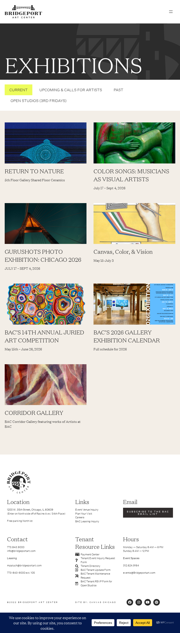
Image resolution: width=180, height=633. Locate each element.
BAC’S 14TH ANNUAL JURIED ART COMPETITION (44, 336)
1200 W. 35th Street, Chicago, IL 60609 (30, 509)
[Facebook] (130, 602)
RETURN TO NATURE (34, 171)
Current (18, 89)
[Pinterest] (156, 602)
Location (18, 502)
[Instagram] (138, 602)
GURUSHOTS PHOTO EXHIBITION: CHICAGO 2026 (43, 255)
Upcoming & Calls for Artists (70, 89)
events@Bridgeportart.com (139, 572)
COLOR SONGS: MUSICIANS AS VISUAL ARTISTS (131, 175)
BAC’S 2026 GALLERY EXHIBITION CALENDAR (127, 336)
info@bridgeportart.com (21, 551)
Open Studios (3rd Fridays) (39, 100)
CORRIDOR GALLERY (34, 413)
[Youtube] (147, 602)
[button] (170, 11)
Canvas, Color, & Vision (123, 251)
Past (118, 89)
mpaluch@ (13, 565)
